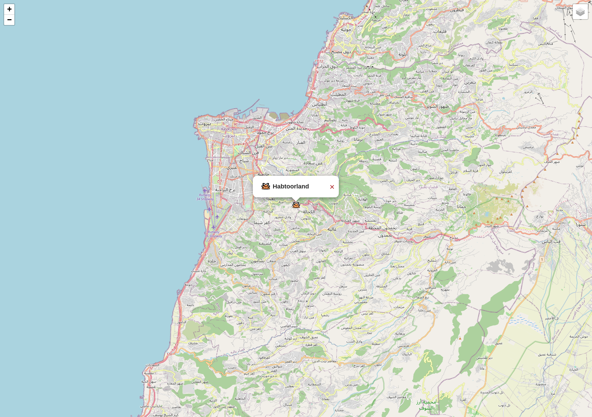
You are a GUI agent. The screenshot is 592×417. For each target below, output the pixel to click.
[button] (296, 205)
